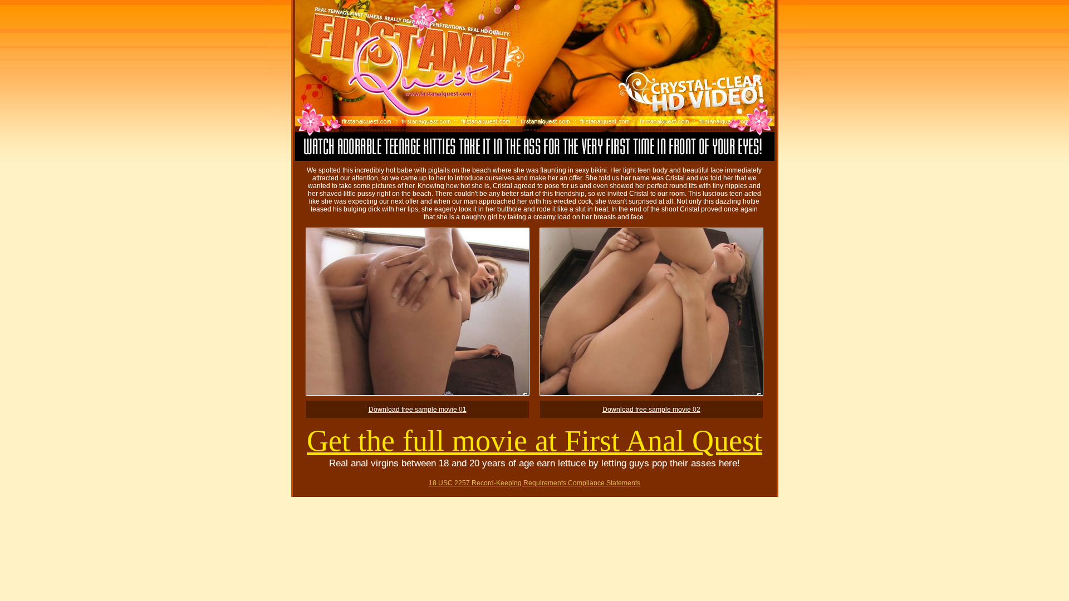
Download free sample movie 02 (651, 409)
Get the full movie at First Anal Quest (534, 440)
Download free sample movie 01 (418, 409)
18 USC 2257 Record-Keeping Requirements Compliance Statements (534, 483)
